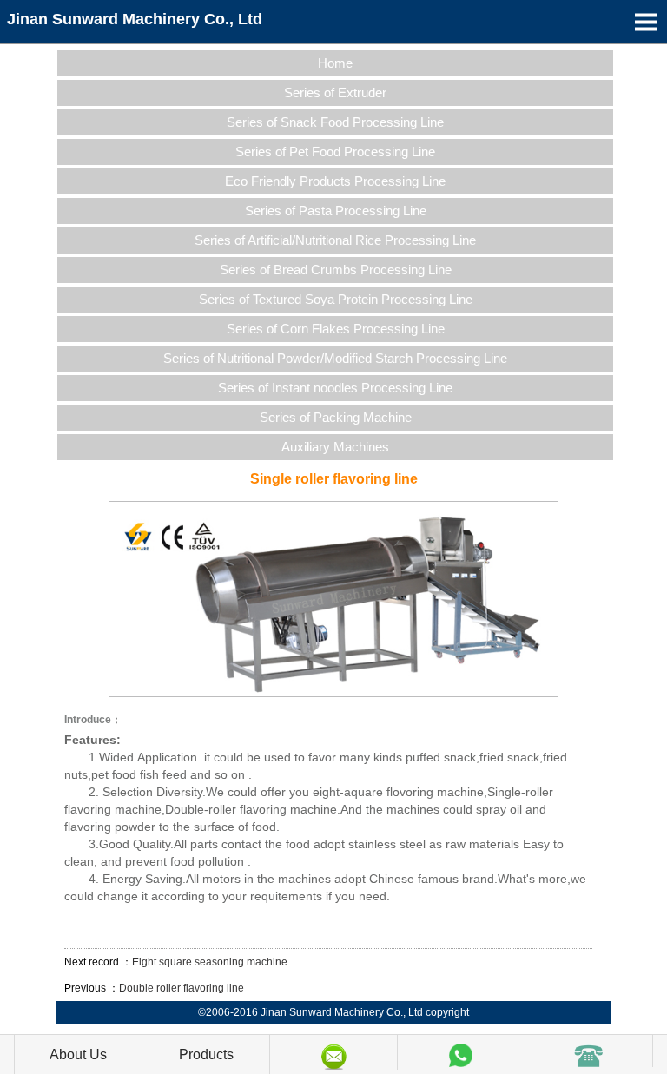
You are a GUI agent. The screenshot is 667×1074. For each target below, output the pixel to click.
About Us (78, 1054)
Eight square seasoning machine (209, 962)
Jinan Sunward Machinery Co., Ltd (134, 19)
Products (206, 1054)
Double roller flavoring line (181, 988)
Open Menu (645, 21)
